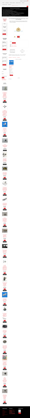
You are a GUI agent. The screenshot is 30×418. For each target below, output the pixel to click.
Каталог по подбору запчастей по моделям (8, 9)
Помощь (23, 2)
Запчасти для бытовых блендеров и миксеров (8, 13)
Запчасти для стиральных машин (15, 14)
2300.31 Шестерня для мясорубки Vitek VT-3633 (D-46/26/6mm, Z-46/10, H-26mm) (4, 251)
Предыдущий (10, 57)
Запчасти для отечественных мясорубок (21, 9)
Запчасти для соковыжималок (20, 13)
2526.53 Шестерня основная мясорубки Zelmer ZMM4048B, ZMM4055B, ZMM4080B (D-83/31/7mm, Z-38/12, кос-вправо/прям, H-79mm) (4, 95)
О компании (6, 2)
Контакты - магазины (12, 2)
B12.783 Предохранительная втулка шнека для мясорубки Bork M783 (4, 146)
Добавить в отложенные (14, 46)
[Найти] (27, 6)
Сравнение (9, 4)
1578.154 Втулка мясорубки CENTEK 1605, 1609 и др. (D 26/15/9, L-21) (5, 236)
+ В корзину (11, 75)
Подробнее (5, 150)
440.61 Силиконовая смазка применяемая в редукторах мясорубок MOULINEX (11, 66)
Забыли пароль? (4, 79)
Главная (3, 2)
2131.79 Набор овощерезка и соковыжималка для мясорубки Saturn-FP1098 (5, 159)
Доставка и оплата (18, 2)
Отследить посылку (4, 4)
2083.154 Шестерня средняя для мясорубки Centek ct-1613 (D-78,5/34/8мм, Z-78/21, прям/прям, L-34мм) (4, 220)
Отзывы (3, 415)
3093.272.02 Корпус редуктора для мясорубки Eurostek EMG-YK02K (5, 331)
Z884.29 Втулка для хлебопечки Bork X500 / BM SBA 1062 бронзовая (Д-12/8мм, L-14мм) (5, 397)
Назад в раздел (14, 57)
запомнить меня (4, 76)
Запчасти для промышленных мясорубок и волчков (9, 11)
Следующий (18, 57)
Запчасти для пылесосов (5, 14)
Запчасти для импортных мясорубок (7, 10)
